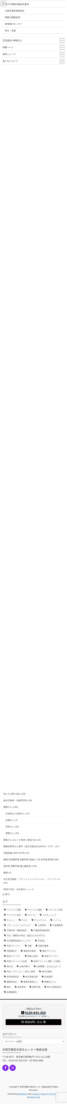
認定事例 (21, 987)
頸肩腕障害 (12, 992)
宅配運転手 (12, 951)
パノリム (57, 920)
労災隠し (42, 940)
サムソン (11, 920)
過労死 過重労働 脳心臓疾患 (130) (20, 866)
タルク (25, 920)
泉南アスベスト (51, 956)
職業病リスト (50, 982)
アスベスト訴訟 (14, 915)
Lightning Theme (39, 1094)
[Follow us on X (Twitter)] (13, 1068)
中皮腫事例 (58, 925)
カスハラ (32, 915)
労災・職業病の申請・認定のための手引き (26, 935)
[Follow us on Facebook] (5, 1068)
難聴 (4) (7, 872)
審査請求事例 (30, 951)
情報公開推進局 (12, 17)
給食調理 (48, 977)
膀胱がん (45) (12, 833)
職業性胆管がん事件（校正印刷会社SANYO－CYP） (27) (31, 846)
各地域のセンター (13, 24)
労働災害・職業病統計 (17, 930)
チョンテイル (40, 920)
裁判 (9, 987)
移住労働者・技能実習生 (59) (17, 800)
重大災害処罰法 (54, 987)
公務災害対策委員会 (14, 11)
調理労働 (36, 987)
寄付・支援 (10, 30)
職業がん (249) (10, 807)
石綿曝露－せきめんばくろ (48, 966)
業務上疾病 (33, 956)
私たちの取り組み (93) (14, 794)
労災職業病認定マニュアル (19, 940)
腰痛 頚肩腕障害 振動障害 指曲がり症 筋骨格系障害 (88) (31, 859)
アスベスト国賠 (35, 910)
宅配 (30, 946)
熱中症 (10, 966)
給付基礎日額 (32, 977)
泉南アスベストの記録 (17, 961)
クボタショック (49, 915)
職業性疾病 (12, 982)
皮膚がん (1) (12, 820)
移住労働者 (47, 971)
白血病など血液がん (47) (18, 813)
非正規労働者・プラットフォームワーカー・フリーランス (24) (31, 881)
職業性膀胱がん (31, 982)
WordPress (23, 1094)
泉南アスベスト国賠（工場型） (48, 961)
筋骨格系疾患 (13, 977)
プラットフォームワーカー (19, 925)
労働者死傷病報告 (42, 930)
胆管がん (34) (12, 826)
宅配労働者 (43, 946)
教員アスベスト (14, 956)
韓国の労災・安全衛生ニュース (18, 889)
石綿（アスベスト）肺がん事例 (21, 971)
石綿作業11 (24, 966)
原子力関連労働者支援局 (17, 4)
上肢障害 (42, 925)
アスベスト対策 (55, 910)
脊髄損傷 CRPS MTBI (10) (16, 853)
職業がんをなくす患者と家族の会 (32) (22, 840)
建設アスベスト (49, 951)
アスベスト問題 (14, 910)
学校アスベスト (14, 946)
